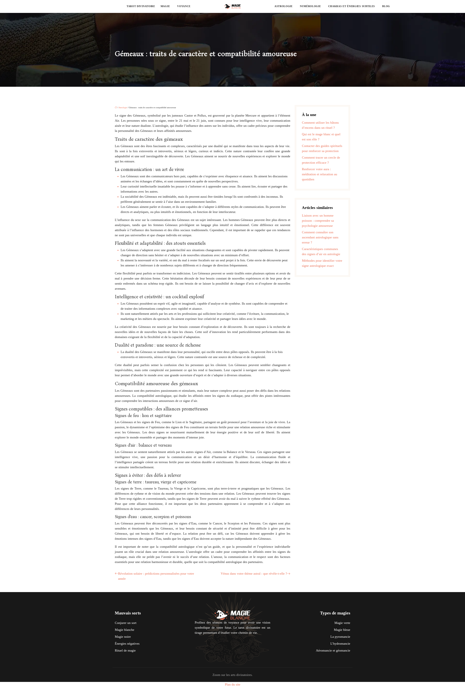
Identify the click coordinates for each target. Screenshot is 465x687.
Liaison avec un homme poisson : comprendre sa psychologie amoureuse (318, 220)
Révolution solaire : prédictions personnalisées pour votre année (156, 576)
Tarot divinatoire (141, 6)
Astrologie (283, 6)
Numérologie (310, 6)
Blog (386, 6)
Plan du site (232, 684)
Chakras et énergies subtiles (351, 6)
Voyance (184, 6)
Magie (165, 6)
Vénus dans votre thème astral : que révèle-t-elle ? (254, 573)
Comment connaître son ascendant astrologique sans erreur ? (320, 237)
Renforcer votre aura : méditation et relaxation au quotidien (319, 174)
